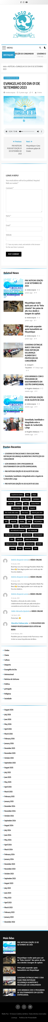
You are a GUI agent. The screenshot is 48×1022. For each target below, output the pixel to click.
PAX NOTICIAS (27, 535)
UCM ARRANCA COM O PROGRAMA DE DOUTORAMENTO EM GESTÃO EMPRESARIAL (34, 380)
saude (21, 544)
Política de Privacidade (28, 1018)
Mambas (22, 521)
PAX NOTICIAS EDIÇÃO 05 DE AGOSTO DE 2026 (34, 398)
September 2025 (10, 763)
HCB (6, 521)
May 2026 (7, 724)
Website (8, 235)
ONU (16, 526)
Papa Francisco (25, 526)
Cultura (7, 660)
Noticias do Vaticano (11, 679)
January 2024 (9, 859)
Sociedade (7, 698)
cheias (25, 504)
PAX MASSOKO (36, 526)
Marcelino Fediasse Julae (19, 623)
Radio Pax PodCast (11, 544)
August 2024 (8, 825)
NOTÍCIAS (11, 66)
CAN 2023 (10, 504)
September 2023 (10, 878)
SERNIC (13, 548)
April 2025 (8, 787)
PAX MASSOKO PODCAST (18, 530)
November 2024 (10, 811)
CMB (25, 508)
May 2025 (7, 782)
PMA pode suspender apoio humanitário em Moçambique (33, 329)
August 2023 (8, 883)
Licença (14, 1018)
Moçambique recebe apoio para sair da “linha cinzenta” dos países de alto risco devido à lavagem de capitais (34, 308)
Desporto (32, 508)
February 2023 (9, 912)
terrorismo (28, 548)
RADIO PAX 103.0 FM (31, 539)
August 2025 (8, 767)
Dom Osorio (25, 512)
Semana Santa (29, 544)
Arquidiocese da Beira (17, 495)
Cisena (6, 655)
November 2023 (9, 869)
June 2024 (7, 835)
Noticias (9, 526)
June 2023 (7, 893)
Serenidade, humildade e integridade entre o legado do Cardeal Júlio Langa (34, 423)
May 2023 (7, 897)
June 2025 (7, 777)
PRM (11, 539)
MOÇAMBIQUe (38, 521)
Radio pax (19, 539)
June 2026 (7, 719)
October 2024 (9, 816)
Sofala (19, 548)
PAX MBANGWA (32, 530)
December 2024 (9, 806)
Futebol (29, 517)
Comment (10, 188)
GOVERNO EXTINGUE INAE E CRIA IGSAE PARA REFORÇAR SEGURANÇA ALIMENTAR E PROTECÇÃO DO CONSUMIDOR (33, 352)
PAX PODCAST (38, 535)
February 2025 (9, 796)
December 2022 (9, 922)
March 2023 (8, 907)
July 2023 (7, 888)
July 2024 (7, 830)
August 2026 (8, 709)
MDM (29, 521)
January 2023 (9, 917)
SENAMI (39, 544)
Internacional (9, 674)
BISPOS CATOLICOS (13, 499)
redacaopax (10, 92)
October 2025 (9, 758)
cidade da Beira (16, 508)
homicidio (13, 521)
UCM (35, 548)
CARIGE (19, 504)
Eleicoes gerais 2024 (37, 512)
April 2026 (8, 729)
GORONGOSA (38, 517)
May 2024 (7, 840)
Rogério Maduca (33, 388)
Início (5, 66)
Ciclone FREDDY (35, 504)
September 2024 (10, 820)
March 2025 (8, 791)
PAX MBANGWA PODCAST (12, 535)
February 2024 (9, 854)
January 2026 (9, 743)
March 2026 (8, 734)
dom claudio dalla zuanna (11, 512)
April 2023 (7, 902)
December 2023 (9, 864)
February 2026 (9, 738)
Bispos (34, 495)
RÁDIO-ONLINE (36, 560)
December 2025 (9, 748)
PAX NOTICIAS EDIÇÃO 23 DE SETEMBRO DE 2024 (34, 283)
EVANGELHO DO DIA (10, 517)
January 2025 (9, 801)
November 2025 (10, 753)
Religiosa (7, 693)
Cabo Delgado (25, 499)
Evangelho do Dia (11, 78)
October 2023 (9, 873)
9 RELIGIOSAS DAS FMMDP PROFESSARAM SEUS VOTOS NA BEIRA (28, 626)
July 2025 (7, 772)
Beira (27, 495)
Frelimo (22, 517)
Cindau (6, 650)
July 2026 (7, 714)
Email (8, 225)
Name (8, 216)
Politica (7, 684)
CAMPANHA (36, 499)
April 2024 (8, 844)
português (7, 689)
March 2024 (8, 849)
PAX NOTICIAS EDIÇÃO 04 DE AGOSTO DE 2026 (22, 483)
